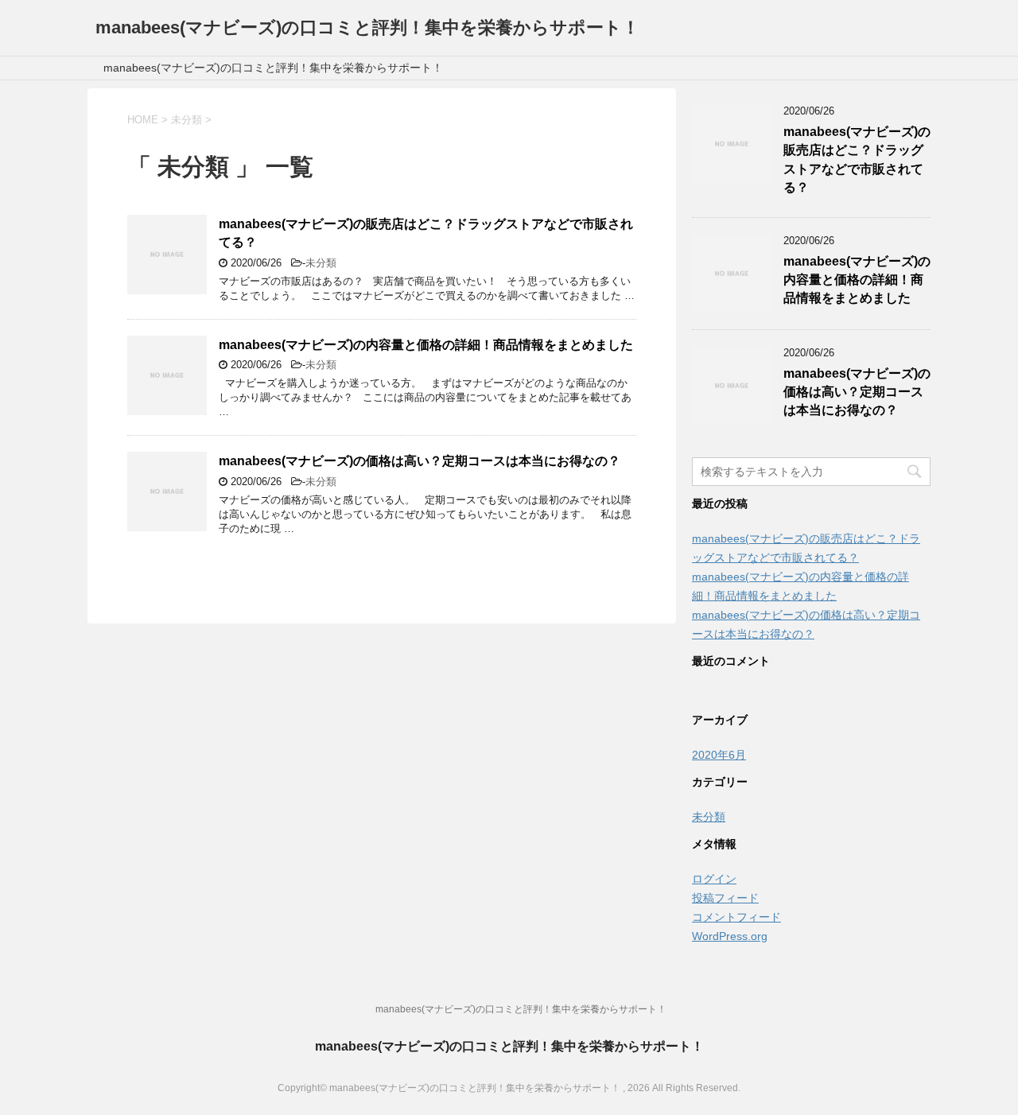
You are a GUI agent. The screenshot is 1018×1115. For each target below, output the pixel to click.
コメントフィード (736, 917)
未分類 (320, 263)
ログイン (714, 878)
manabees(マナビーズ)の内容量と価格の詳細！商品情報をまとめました (426, 345)
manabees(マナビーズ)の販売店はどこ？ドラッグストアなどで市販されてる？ (857, 159)
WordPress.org (729, 936)
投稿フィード (725, 898)
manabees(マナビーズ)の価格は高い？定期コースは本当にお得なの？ (419, 461)
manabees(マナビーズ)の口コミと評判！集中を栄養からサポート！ (367, 27)
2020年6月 (719, 754)
